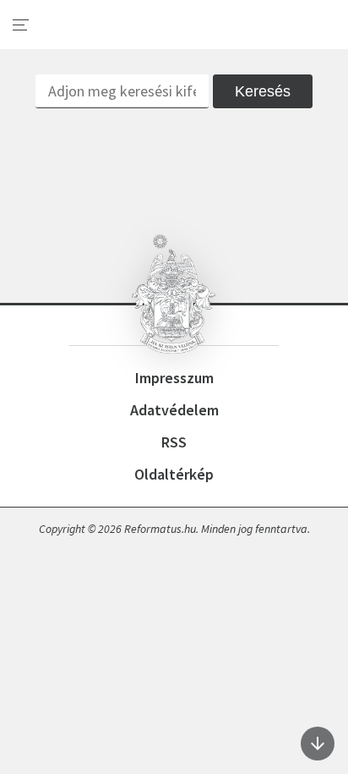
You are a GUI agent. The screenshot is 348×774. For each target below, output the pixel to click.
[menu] (21, 25)
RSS (174, 442)
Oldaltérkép (174, 474)
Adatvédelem (174, 410)
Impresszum (174, 377)
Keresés (263, 91)
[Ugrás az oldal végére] (317, 743)
